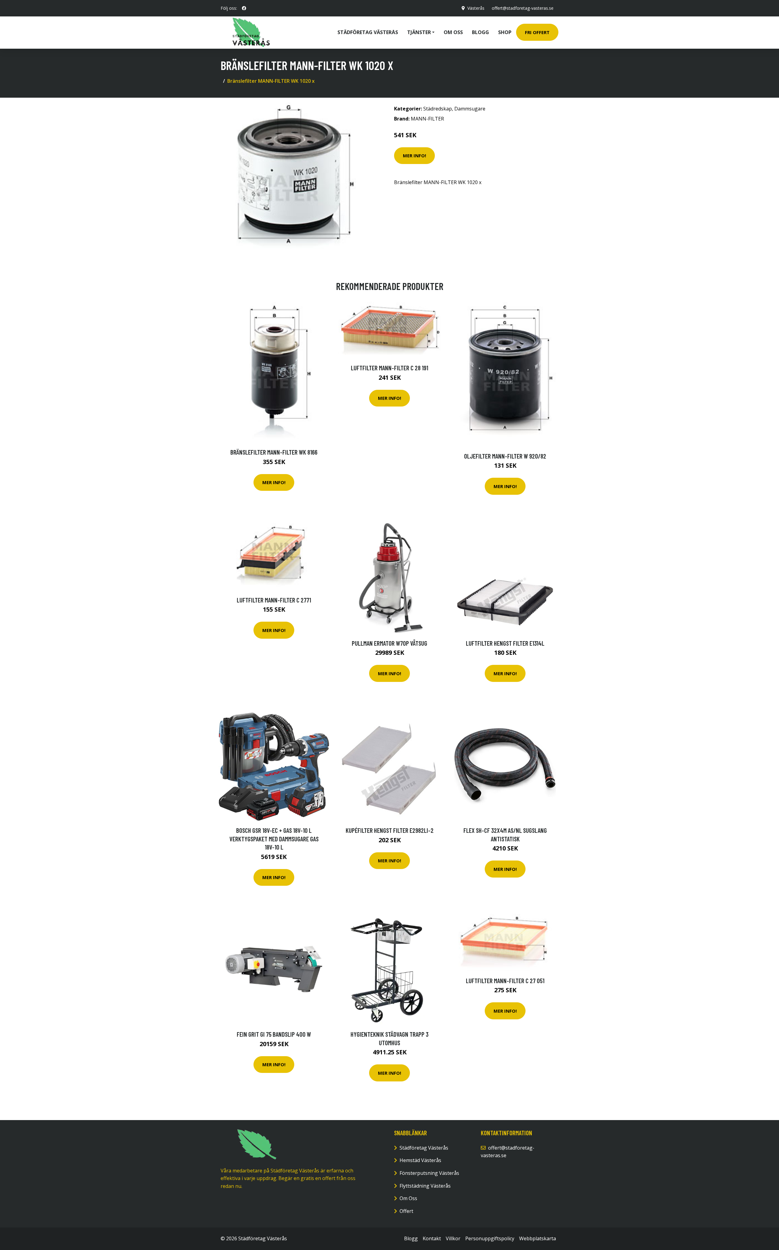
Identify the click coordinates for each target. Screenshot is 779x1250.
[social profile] (244, 8)
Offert (406, 1211)
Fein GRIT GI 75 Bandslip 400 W (274, 1034)
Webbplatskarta (537, 1238)
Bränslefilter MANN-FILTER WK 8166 (273, 452)
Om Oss (408, 1198)
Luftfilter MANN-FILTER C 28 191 (389, 368)
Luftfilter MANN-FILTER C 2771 (274, 600)
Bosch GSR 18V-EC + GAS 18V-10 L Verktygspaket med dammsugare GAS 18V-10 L (274, 838)
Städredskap (437, 108)
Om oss (453, 32)
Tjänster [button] (419, 32)
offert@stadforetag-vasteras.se (523, 8)
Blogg (480, 32)
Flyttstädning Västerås (425, 1185)
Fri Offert (537, 32)
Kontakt (432, 1238)
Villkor (453, 1238)
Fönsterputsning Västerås (429, 1173)
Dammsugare (469, 108)
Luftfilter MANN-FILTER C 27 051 (505, 980)
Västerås (475, 8)
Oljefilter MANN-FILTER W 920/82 (505, 456)
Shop (505, 32)
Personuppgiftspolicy (489, 1238)
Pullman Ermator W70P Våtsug (389, 643)
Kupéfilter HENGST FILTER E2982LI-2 (390, 830)
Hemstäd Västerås (420, 1160)
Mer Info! (414, 155)
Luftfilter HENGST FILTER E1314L (505, 643)
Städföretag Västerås (367, 32)
